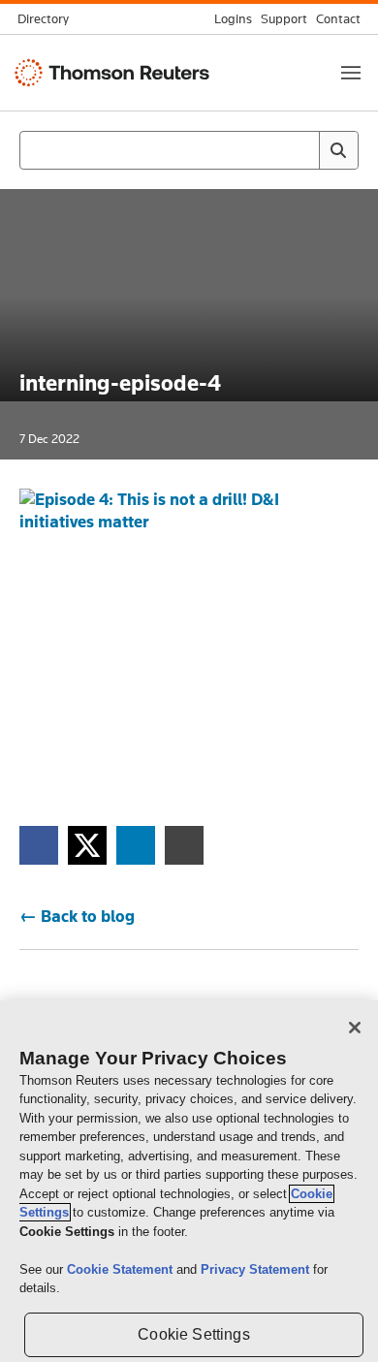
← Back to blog (77, 916)
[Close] (354, 1027)
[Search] (338, 150)
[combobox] (189, 150)
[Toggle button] (351, 72)
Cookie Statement (121, 1269)
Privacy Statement (257, 1269)
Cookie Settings (193, 1334)
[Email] (184, 844)
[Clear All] (300, 150)
